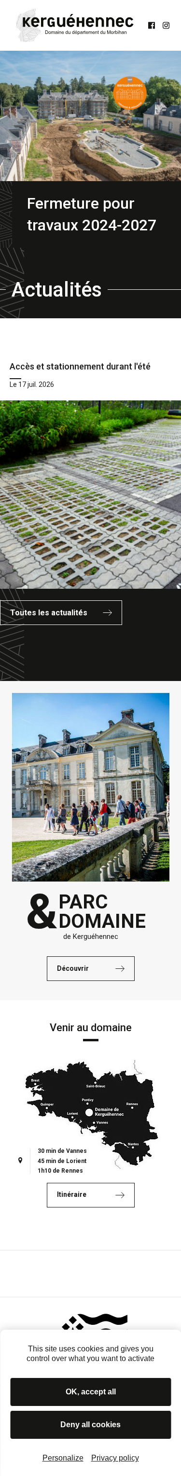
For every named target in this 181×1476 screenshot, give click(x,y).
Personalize (63, 1458)
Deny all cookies (90, 1424)
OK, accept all (91, 1392)
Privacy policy (115, 1458)
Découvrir (73, 968)
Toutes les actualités (48, 612)
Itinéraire (71, 1194)
